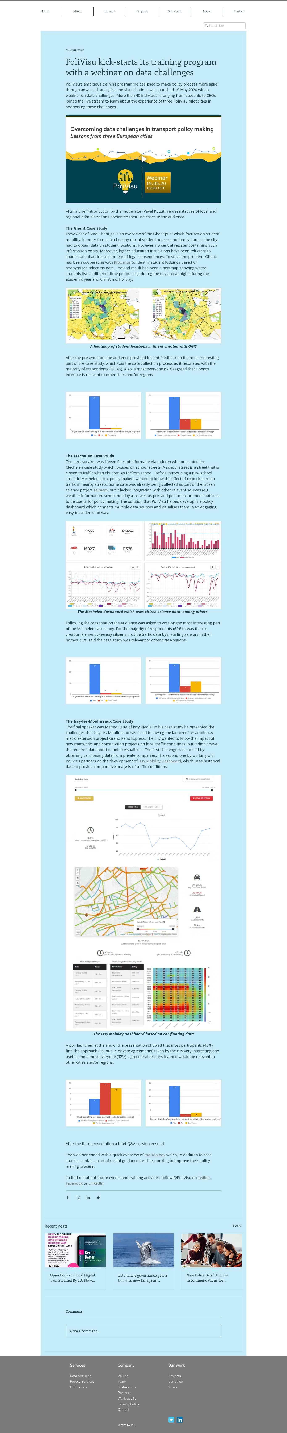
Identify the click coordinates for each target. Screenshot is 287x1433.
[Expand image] (103, 415)
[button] (110, 11)
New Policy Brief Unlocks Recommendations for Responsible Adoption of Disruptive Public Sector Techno (207, 1277)
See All (237, 1226)
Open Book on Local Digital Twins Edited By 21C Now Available (72, 1277)
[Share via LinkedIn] (88, 1197)
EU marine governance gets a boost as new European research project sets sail (142, 1278)
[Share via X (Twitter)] (78, 1197)
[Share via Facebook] (68, 1197)
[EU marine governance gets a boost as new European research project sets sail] (143, 1250)
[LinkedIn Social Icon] (180, 1420)
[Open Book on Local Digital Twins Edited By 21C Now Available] (75, 1250)
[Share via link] (99, 1197)
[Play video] (143, 159)
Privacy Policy (128, 1404)
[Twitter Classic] (171, 1420)
